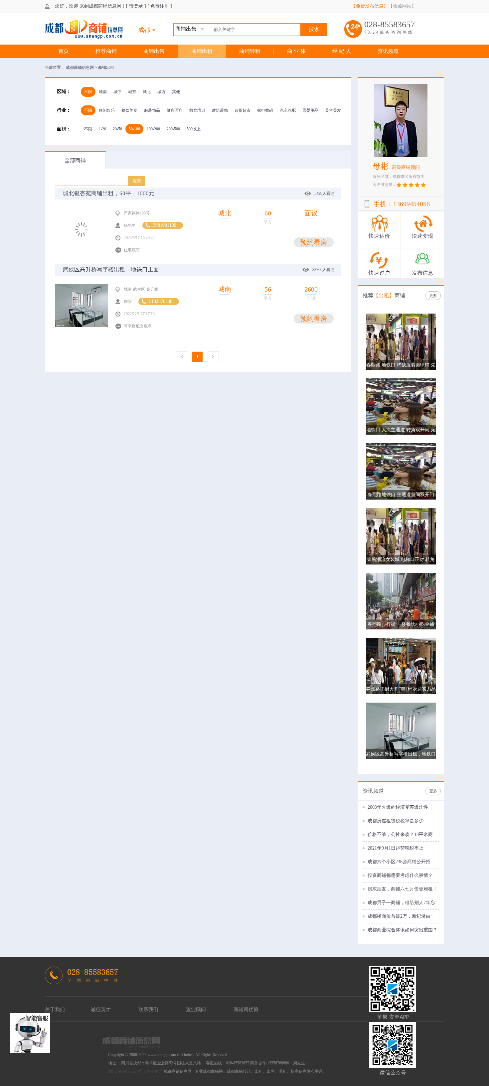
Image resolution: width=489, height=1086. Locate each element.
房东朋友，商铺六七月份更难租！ (402, 888)
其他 (176, 91)
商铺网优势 (246, 1009)
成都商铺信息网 (80, 67)
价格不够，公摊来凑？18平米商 (400, 834)
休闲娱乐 (107, 110)
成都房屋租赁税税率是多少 (395, 820)
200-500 (173, 129)
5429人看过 (324, 193)
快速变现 (422, 236)
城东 (132, 91)
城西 (161, 91)
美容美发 (333, 110)
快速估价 (379, 236)
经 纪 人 (341, 51)
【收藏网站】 (402, 6)
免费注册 (159, 6)
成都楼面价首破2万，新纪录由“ (400, 916)
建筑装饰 (220, 110)
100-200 (153, 129)
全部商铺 (75, 160)
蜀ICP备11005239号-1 (127, 1071)
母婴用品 (310, 110)
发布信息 (422, 273)
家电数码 (265, 110)
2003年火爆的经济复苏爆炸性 (398, 807)
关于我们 (55, 1009)
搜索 (314, 29)
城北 (147, 91)
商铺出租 (202, 51)
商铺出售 (154, 51)
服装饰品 (152, 110)
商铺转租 (249, 51)
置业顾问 (196, 1009)
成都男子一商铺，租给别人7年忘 (401, 902)
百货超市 (242, 110)
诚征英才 (101, 1009)
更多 (433, 295)
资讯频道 (388, 51)
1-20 (102, 129)
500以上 (194, 129)
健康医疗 (175, 110)
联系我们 (148, 1009)
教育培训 (197, 110)
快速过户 (379, 273)
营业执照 (155, 1071)
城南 (103, 91)
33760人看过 (323, 269)
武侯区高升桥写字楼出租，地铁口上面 (111, 269)
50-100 (134, 129)
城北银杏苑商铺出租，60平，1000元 (108, 193)
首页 (63, 51)
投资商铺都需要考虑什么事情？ (400, 875)
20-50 (117, 129)
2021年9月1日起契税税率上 (395, 848)
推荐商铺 (106, 51)
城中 (117, 91)
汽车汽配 (288, 110)
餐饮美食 (129, 110)
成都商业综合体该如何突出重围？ (402, 929)
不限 (88, 91)
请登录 (136, 6)
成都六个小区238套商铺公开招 (399, 861)
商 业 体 (296, 51)
